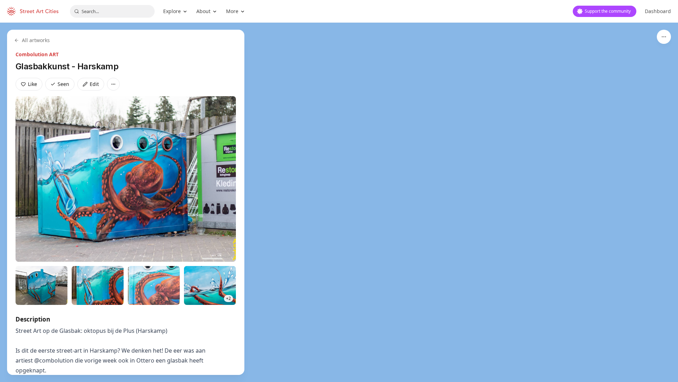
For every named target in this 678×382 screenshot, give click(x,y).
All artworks (36, 40)
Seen (63, 84)
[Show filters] (664, 37)
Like (32, 84)
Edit (94, 84)
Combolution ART (37, 54)
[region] (339, 202)
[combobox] (112, 11)
